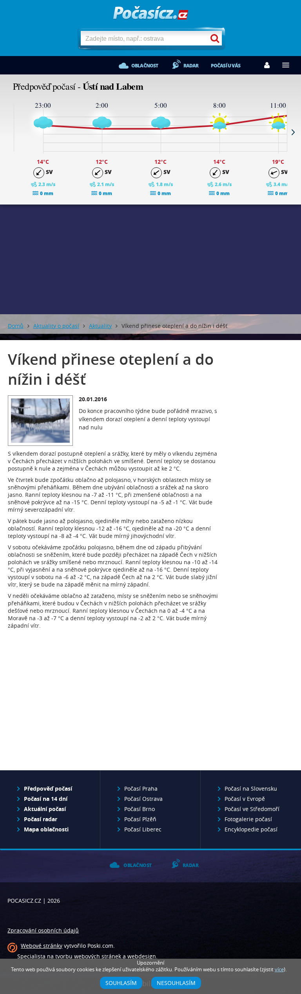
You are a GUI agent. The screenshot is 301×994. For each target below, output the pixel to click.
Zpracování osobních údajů (43, 930)
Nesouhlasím (176, 983)
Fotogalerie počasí (248, 819)
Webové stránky (41, 945)
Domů (16, 326)
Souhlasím (121, 983)
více (279, 969)
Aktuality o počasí (56, 326)
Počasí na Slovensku (251, 788)
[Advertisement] (150, 259)
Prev (8, 132)
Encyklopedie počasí (251, 829)
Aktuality (100, 326)
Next (293, 132)
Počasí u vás (225, 65)
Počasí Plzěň (140, 819)
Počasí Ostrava (143, 798)
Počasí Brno (139, 809)
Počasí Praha (141, 788)
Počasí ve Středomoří (252, 809)
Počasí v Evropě (245, 798)
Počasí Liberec (142, 829)
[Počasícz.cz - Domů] (151, 15)
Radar (191, 65)
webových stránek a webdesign (115, 956)
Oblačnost (144, 65)
